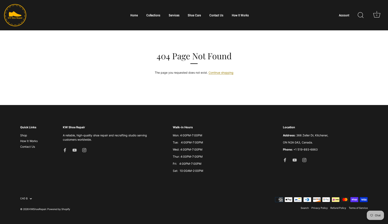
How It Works (240, 15)
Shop (23, 135)
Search (305, 207)
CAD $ (24, 198)
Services (174, 15)
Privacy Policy (319, 207)
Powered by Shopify (58, 209)
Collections (153, 15)
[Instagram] (84, 150)
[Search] (360, 15)
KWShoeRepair (37, 209)
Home (134, 15)
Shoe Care (194, 15)
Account (344, 15)
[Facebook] (65, 150)
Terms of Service (358, 207)
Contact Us (216, 15)
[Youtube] (75, 150)
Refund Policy (338, 207)
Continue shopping (221, 72)
